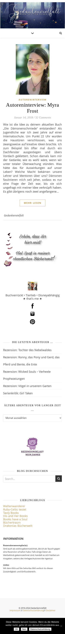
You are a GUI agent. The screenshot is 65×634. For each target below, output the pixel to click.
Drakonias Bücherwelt (17, 526)
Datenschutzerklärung (33, 610)
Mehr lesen (32, 202)
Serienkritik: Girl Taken (18, 393)
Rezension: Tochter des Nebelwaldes (27, 350)
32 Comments (43, 117)
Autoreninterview (33, 99)
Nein (24, 629)
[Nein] (61, 626)
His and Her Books (15, 516)
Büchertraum (12, 522)
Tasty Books (11, 513)
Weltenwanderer (14, 506)
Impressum (15, 610)
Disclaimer (50, 610)
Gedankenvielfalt (14, 215)
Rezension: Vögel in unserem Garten (27, 386)
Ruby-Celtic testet (14, 509)
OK (16, 629)
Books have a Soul (15, 519)
